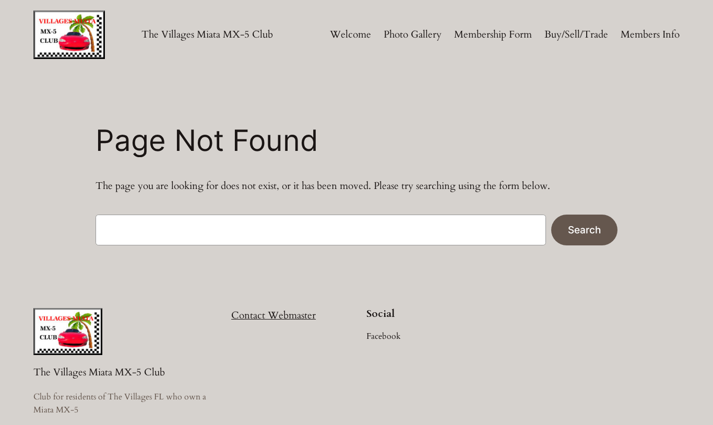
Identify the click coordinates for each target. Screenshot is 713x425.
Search (584, 229)
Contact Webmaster (273, 315)
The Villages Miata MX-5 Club (207, 34)
